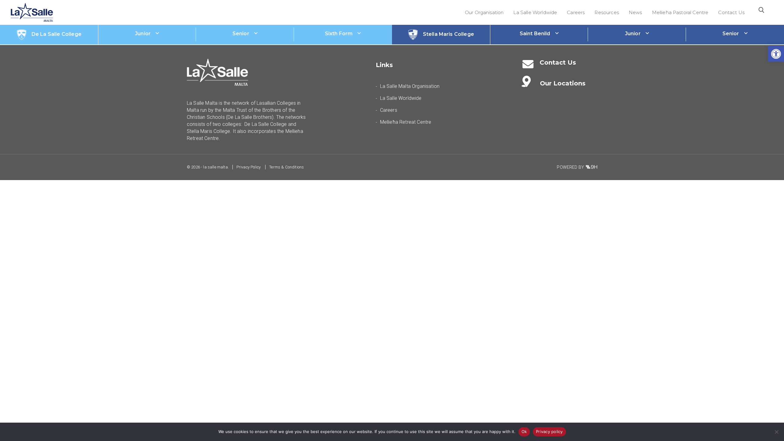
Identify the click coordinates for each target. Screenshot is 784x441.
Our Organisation (484, 12)
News (635, 12)
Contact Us (731, 12)
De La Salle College (56, 34)
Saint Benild (535, 33)
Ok (524, 431)
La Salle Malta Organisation (409, 86)
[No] (776, 432)
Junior (143, 33)
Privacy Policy (248, 167)
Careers (576, 12)
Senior (240, 33)
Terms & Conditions (286, 167)
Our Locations (563, 83)
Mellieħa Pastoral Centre (680, 12)
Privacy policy (549, 431)
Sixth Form (339, 33)
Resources (606, 12)
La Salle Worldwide (535, 12)
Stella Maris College (448, 34)
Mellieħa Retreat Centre (406, 122)
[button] (776, 54)
